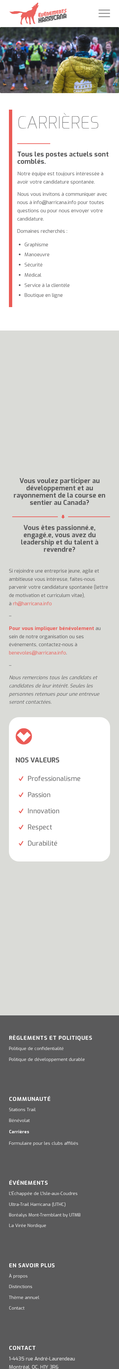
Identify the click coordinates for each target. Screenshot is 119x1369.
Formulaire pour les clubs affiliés (43, 1143)
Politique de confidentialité (36, 1048)
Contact (16, 1308)
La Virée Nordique (27, 1225)
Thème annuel (24, 1297)
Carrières (19, 1132)
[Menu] (101, 13)
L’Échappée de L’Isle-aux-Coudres (43, 1193)
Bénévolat (19, 1120)
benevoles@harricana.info (37, 652)
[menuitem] (101, 13)
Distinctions (20, 1286)
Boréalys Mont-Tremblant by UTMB (45, 1215)
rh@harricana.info (32, 603)
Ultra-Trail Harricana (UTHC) (37, 1204)
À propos (18, 1276)
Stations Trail (22, 1109)
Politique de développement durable (47, 1059)
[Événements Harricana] (49, 13)
